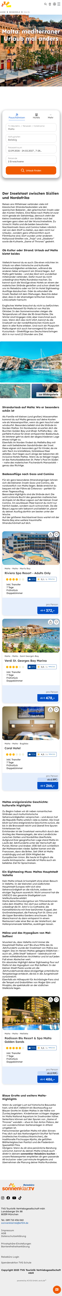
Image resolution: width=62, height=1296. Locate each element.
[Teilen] (50, 534)
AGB (3, 1233)
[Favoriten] (56, 534)
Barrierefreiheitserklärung (15, 1246)
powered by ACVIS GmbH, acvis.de (31, 1280)
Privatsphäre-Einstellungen (16, 1243)
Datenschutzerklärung (13, 1236)
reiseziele (14, 12)
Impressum (7, 1230)
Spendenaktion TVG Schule (16, 1262)
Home (3, 12)
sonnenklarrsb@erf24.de (14, 1222)
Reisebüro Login (10, 1256)
